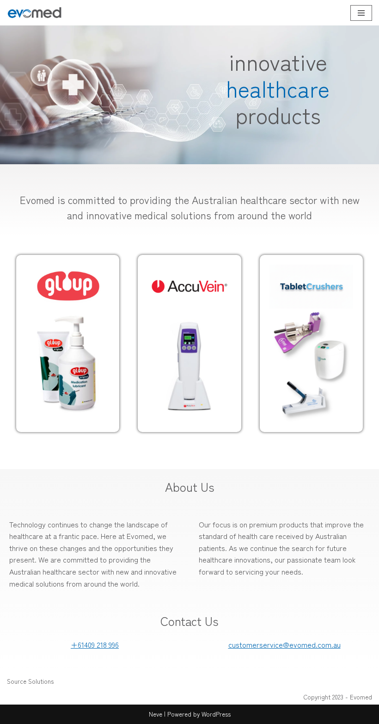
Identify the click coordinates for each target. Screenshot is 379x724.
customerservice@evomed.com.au (284, 644)
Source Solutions (30, 681)
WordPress (216, 714)
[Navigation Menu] (361, 13)
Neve (155, 714)
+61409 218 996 (95, 644)
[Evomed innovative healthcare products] (34, 12)
